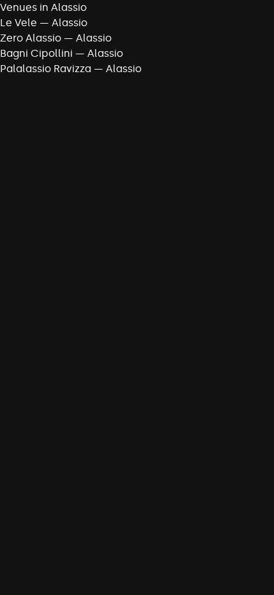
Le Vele (18, 23)
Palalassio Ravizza (45, 69)
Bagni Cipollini (36, 53)
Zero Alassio (30, 38)
